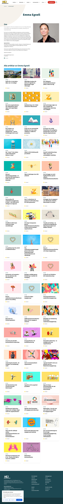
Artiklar (33, 488)
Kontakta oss (51, 2)
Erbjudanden (21, 2)
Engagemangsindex (35, 484)
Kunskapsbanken (35, 2)
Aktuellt (28, 2)
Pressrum (47, 490)
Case (46, 484)
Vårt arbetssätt (47, 479)
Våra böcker (47, 482)
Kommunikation (34, 482)
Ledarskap (33, 477)
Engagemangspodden (35, 490)
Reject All (12, 499)
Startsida (5, 6)
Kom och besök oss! (7, 486)
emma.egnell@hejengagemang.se (9, 54)
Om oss (43, 2)
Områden (14, 2)
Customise (6, 499)
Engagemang (34, 480)
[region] (13, 496)
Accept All (19, 499)
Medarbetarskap (34, 479)
